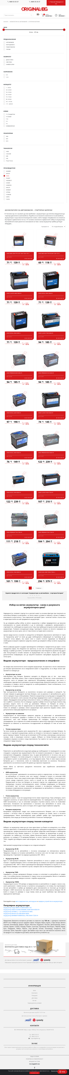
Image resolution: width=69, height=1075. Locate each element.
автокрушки (33, 901)
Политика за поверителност (34, 1059)
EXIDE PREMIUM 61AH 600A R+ (46, 373)
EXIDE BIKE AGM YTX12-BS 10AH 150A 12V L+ (18, 253)
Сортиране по (45, 226)
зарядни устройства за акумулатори (50, 901)
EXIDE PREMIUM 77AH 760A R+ (14, 532)
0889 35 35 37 (14, 2)
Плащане (34, 995)
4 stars (37, 595)
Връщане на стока (34, 1061)
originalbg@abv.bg (35, 1038)
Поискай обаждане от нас (57, 3)
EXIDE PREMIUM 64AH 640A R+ (14, 373)
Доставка (34, 998)
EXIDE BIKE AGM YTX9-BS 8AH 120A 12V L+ (49, 253)
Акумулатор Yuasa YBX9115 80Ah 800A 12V (17, 907)
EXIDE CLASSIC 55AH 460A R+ (45, 413)
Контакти (34, 993)
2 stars (32, 595)
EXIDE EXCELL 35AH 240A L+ (14, 333)
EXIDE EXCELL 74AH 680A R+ (14, 572)
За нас (34, 1000)
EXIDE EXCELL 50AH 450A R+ (14, 452)
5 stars (39, 595)
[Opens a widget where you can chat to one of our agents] (62, 1072)
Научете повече (55, 1071)
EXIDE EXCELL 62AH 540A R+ (14, 413)
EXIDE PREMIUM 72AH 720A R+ (46, 532)
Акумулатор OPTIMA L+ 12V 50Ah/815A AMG (18, 911)
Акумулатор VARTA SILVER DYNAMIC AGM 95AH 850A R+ (22, 909)
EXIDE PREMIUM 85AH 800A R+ (46, 452)
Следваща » (39, 588)
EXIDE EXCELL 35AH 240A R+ (45, 293)
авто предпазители (22, 901)
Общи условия (34, 1056)
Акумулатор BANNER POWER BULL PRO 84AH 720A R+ (21, 915)
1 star (30, 595)
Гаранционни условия (34, 1003)
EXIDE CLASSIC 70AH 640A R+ (45, 333)
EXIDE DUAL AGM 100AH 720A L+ (46, 572)
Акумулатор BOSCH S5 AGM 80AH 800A (16, 913)
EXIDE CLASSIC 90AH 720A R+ (45, 492)
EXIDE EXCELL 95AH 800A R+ (14, 492)
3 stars (34, 595)
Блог (34, 990)
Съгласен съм (34, 1073)
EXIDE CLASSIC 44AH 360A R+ (14, 293)
